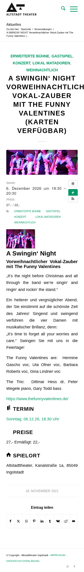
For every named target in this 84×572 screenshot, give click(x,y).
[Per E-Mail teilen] (74, 521)
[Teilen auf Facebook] (10, 521)
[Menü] (71, 9)
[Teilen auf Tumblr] (50, 521)
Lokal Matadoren (51, 63)
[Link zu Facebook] (74, 566)
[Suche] (61, 9)
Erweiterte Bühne (30, 56)
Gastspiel (62, 56)
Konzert (21, 63)
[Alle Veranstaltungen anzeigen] (73, 183)
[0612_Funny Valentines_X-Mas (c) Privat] (42, 162)
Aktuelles (13, 24)
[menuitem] (61, 9)
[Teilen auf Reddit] (65, 521)
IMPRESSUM (57, 555)
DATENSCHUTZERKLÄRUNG (23, 561)
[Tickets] (73, 192)
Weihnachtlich (42, 70)
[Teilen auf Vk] (58, 521)
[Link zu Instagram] (67, 566)
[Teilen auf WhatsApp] (26, 521)
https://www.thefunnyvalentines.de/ (37, 398)
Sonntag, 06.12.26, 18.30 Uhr (32, 419)
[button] (73, 199)
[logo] (34, 9)
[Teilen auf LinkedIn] (42, 521)
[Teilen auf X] (18, 521)
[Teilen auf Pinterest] (34, 521)
